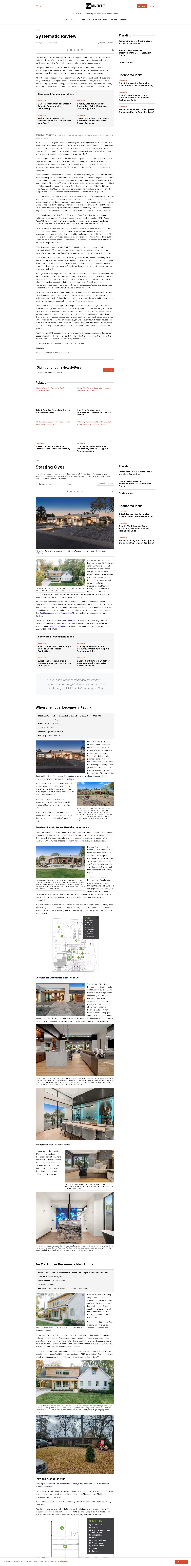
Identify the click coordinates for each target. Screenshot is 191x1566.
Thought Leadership (119, 19)
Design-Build (85, 19)
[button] (37, 6)
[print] (113, 50)
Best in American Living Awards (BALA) (57, 613)
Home (37, 30)
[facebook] (68, 50)
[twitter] (75, 50)
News (66, 19)
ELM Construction (58, 630)
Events (73, 19)
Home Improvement (100, 19)
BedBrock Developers (67, 624)
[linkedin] (71, 50)
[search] (40, 6)
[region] (95, 1562)
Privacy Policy (64, 1561)
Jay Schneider (41, 484)
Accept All (181, 1562)
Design (38, 461)
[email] (82, 50)
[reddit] (78, 50)
